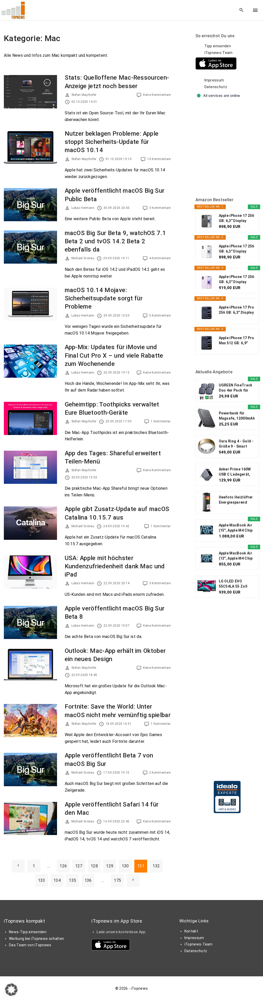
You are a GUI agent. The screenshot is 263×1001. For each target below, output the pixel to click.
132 (156, 866)
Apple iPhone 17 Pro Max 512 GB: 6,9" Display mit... (236, 341)
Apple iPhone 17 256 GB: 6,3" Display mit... (236, 218)
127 (78, 866)
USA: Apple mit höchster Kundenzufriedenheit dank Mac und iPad (115, 566)
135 (72, 880)
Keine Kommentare (157, 95)
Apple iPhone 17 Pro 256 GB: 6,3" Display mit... (236, 310)
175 (117, 880)
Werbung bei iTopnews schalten (36, 939)
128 (94, 866)
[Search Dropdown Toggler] (242, 10)
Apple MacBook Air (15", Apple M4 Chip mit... (236, 528)
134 (57, 880)
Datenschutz (215, 87)
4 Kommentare (160, 258)
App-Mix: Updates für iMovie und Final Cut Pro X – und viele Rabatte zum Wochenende (114, 355)
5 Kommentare (160, 315)
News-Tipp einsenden (27, 932)
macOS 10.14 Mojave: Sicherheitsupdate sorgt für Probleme (104, 298)
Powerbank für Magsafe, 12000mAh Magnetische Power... (237, 416)
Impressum (214, 80)
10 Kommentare (159, 159)
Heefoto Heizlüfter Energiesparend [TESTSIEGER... (236, 500)
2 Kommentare (160, 772)
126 (63, 866)
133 (41, 880)
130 (125, 866)
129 (109, 866)
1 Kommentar (161, 421)
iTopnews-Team (218, 53)
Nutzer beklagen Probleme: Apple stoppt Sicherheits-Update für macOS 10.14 (112, 142)
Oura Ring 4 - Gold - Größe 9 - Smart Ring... (236, 444)
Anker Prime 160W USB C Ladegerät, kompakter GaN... (235, 472)
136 (88, 880)
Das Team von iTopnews (30, 945)
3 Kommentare (160, 208)
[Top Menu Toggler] (255, 10)
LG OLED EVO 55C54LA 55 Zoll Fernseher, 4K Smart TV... (237, 584)
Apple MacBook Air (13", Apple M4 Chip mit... (236, 556)
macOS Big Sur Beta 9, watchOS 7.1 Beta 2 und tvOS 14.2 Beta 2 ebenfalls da (115, 241)
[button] (11, 989)
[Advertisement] (229, 148)
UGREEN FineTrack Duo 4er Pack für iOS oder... (235, 388)
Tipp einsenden (217, 46)
